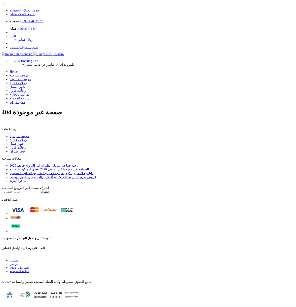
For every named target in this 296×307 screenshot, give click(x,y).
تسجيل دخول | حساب (24, 47)
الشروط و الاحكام (19, 267)
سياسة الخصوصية (19, 271)
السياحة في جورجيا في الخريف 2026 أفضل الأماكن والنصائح (49, 169)
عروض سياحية (19, 136)
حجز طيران (17, 102)
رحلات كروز (18, 147)
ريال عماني (25, 39)
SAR (13, 36)
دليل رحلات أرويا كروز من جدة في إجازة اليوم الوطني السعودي (51, 173)
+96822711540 (27, 28)
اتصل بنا (14, 260)
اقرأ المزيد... (18, 180)
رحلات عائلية (18, 140)
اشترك (45, 191)
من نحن (14, 264)
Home (14, 71)
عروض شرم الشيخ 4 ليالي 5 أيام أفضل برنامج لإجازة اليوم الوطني (53, 177)
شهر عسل (17, 143)
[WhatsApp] (3, 4)
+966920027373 (32, 21)
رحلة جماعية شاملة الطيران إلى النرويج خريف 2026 (44, 165)
